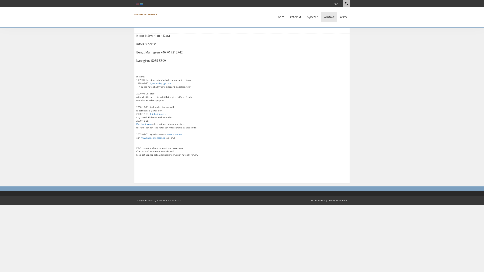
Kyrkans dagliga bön (160, 83)
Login (335, 3)
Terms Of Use (318, 200)
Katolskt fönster (158, 114)
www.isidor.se (174, 134)
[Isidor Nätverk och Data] (145, 14)
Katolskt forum (144, 124)
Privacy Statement (337, 200)
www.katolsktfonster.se (153, 137)
